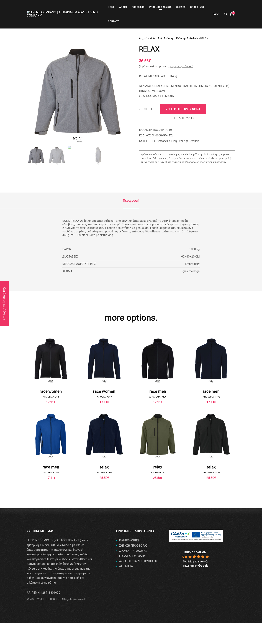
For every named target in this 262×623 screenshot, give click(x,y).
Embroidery (192, 264)
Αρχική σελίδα (147, 38)
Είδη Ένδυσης (166, 38)
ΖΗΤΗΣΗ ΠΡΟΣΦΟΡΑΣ (133, 545)
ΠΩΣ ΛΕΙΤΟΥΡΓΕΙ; (183, 118)
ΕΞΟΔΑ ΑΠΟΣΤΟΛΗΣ (132, 556)
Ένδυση (180, 38)
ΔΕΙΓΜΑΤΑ (126, 566)
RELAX (104, 467)
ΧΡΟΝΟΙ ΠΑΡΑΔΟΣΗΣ (133, 550)
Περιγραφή (131, 200)
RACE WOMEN (51, 391)
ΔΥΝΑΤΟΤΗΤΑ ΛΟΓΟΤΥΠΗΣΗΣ (138, 561)
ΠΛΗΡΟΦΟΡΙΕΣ (129, 540)
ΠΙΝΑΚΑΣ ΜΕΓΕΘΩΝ (152, 91)
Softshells (192, 38)
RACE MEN (157, 391)
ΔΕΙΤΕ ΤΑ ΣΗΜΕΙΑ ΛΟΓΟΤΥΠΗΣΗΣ (206, 86)
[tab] (131, 201)
